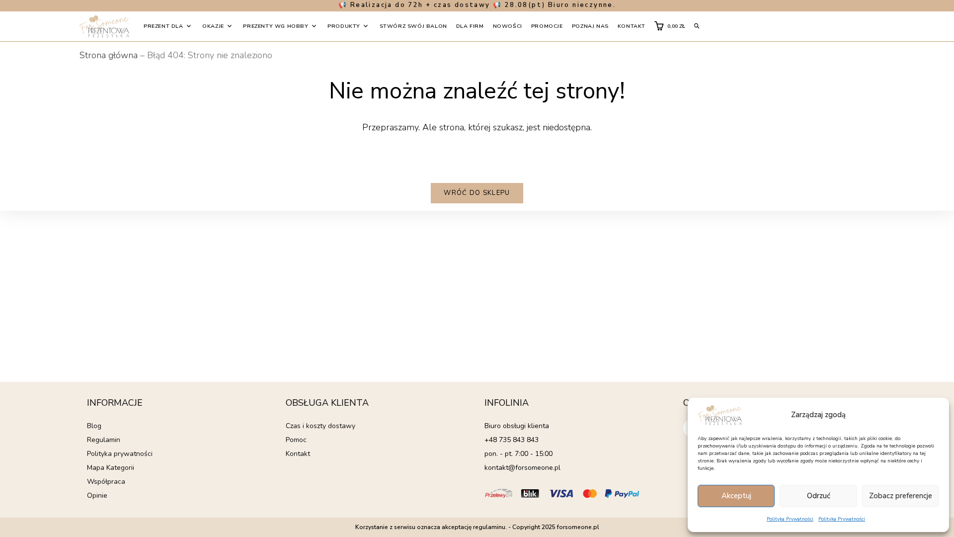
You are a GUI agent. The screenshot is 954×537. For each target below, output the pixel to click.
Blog (94, 426)
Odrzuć (818, 496)
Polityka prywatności (120, 453)
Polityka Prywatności (790, 519)
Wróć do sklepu (477, 192)
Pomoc (296, 440)
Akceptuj (736, 496)
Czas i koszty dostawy (320, 426)
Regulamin (103, 440)
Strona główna (109, 55)
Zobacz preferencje (900, 496)
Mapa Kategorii (110, 467)
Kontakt (298, 453)
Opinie (97, 495)
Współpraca (106, 481)
